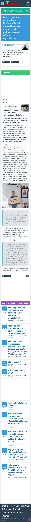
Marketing (24, 506)
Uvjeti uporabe (9, 512)
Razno (22, 426)
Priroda (22, 335)
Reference (6, 509)
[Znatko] (12, 3)
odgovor (10, 105)
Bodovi (16, 509)
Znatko (15, 106)
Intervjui (14, 506)
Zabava (22, 407)
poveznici (25, 270)
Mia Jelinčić (15, 461)
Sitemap (5, 516)
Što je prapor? (14, 362)
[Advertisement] (15, 86)
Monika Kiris (10, 45)
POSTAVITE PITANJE (13, 11)
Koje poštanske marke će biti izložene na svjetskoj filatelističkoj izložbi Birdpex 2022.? (18, 418)
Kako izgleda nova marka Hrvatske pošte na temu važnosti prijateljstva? (16, 313)
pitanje (9, 44)
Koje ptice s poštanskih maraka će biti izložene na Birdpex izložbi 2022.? (17, 470)
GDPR (20, 512)
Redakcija (16, 105)
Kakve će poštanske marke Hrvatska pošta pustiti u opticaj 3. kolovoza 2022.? (17, 436)
